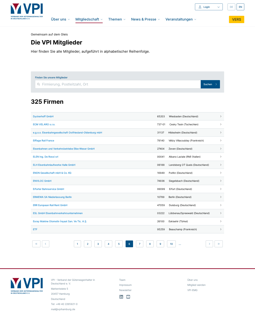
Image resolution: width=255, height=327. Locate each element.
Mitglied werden (196, 284)
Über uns (192, 279)
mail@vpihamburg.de (63, 309)
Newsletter (125, 290)
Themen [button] (115, 19)
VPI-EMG (192, 290)
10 (171, 243)
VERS (236, 19)
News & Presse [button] (143, 19)
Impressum (125, 284)
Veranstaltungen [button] (179, 19)
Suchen (207, 84)
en (241, 6)
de (232, 6)
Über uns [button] (58, 19)
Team (122, 279)
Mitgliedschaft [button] (87, 19)
